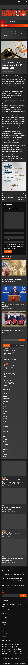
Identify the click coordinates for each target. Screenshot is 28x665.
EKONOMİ (5, 419)
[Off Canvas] (2, 1)
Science (4, 609)
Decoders (6, 363)
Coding (5, 403)
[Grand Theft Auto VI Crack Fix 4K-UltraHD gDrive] (14, 496)
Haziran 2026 (4, 617)
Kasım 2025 (4, 633)
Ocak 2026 (4, 629)
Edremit (5, 414)
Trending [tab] (22, 345)
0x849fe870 (12, 604)
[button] (5, 25)
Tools (4, 446)
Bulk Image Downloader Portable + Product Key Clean (9, 367)
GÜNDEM (3, 59)
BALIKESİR (6, 398)
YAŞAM (5, 454)
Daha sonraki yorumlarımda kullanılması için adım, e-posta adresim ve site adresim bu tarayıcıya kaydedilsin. (14, 246)
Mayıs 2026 (4, 620)
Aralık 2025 (4, 631)
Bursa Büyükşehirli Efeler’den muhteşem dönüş (7, 196)
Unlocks (5, 451)
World (18, 609)
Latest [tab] (7, 345)
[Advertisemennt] (14, 12)
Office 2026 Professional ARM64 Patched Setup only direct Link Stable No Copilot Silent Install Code (13, 482)
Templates (6, 348)
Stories (13, 609)
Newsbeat (23, 606)
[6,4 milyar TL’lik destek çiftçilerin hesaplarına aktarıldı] (14, 268)
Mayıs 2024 (4, 636)
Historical (5, 426)
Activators (5, 396)
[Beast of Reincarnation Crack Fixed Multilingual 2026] (14, 547)
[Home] (2, 25)
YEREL (5, 456)
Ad (5, 230)
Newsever (15, 663)
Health (17, 606)
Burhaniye (5, 401)
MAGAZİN (5, 431)
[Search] (26, 25)
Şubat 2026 (4, 627)
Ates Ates (13, 485)
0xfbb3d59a (5, 606)
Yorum (5, 211)
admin (4, 71)
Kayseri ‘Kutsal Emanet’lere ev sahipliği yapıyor (22, 196)
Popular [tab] (15, 345)
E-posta (6, 235)
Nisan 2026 (4, 622)
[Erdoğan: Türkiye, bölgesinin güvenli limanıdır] (14, 293)
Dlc (4, 357)
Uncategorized (6, 449)
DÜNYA (5, 411)
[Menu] (5, 25)
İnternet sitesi (7, 240)
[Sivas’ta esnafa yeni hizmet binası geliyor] (14, 318)
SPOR (4, 441)
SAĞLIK (5, 436)
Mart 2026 (4, 624)
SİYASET (5, 439)
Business (12, 606)
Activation (5, 393)
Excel (4, 421)
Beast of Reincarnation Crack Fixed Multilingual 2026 (9, 375)
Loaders (5, 429)
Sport (9, 609)
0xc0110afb (19, 604)
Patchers (5, 434)
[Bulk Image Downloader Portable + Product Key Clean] (14, 521)
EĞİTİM (5, 416)
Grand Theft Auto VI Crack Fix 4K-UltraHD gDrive (10, 360)
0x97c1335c (5, 604)
